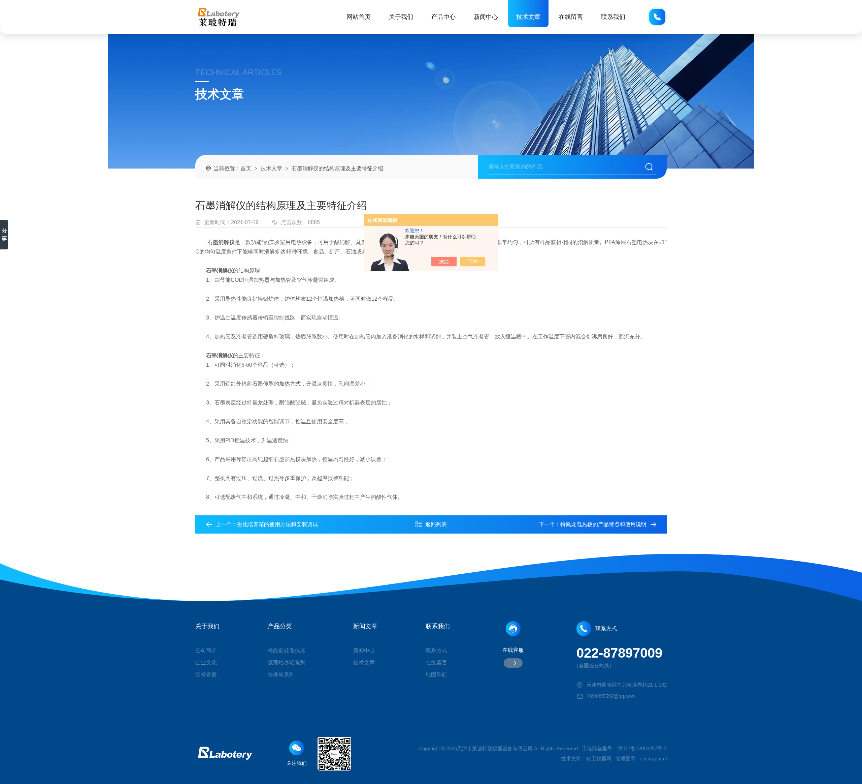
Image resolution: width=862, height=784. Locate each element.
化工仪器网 (598, 758)
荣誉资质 (206, 674)
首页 (245, 168)
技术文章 (528, 16)
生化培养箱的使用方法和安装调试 (277, 524)
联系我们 (613, 16)
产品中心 (443, 16)
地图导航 (436, 674)
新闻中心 (486, 16)
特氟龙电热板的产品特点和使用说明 (603, 524)
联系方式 (436, 650)
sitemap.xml (653, 758)
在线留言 (571, 16)
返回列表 (436, 524)
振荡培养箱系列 (286, 662)
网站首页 (358, 16)
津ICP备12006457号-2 (642, 748)
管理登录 (626, 758)
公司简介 (206, 650)
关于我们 (401, 16)
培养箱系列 (281, 674)
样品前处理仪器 (286, 650)
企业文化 (206, 662)
